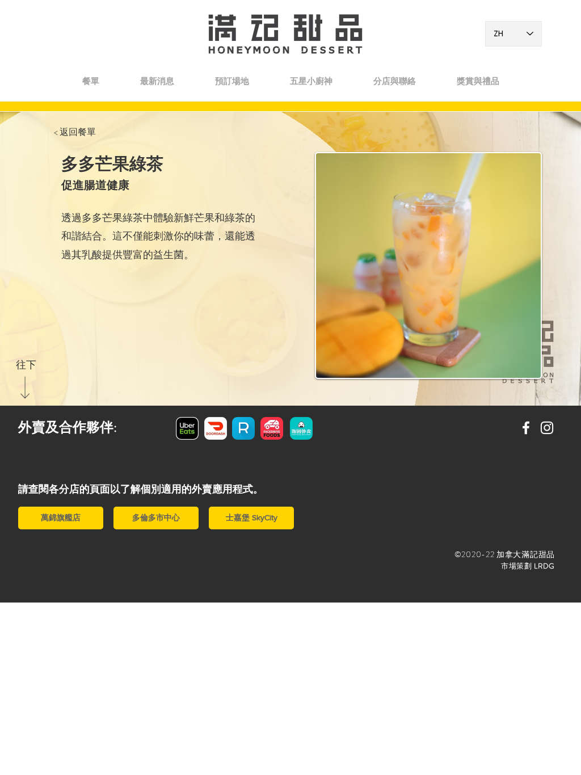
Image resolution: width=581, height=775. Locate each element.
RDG (546, 566)
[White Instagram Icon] (546, 427)
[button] (394, 81)
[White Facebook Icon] (525, 427)
